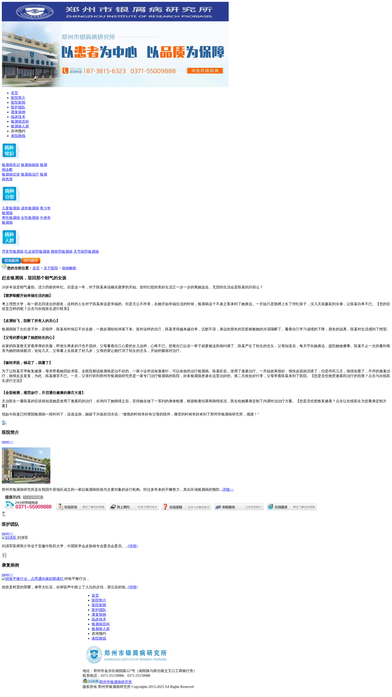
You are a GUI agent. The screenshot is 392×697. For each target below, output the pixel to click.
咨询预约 (18, 131)
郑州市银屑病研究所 (115, 682)
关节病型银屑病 (86, 251)
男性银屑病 (11, 218)
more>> (7, 442)
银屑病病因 (30, 165)
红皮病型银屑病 (37, 251)
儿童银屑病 (11, 208)
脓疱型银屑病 (62, 251)
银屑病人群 (20, 126)
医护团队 (18, 107)
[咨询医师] (11, 262)
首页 (14, 93)
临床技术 (18, 117)
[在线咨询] (30, 262)
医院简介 (18, 98)
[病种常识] (10, 158)
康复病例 (18, 112)
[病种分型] (11, 244)
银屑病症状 (11, 174)
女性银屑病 (30, 218)
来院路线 (18, 136)
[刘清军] (9, 538)
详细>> (228, 489)
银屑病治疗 (30, 174)
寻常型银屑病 (13, 251)
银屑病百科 (20, 121)
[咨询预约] (115, 86)
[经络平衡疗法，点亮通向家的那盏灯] (33, 579)
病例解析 (69, 268)
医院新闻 (18, 102)
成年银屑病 (30, 208)
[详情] (132, 546)
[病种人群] (11, 201)
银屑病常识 (11, 165)
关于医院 (51, 268)
